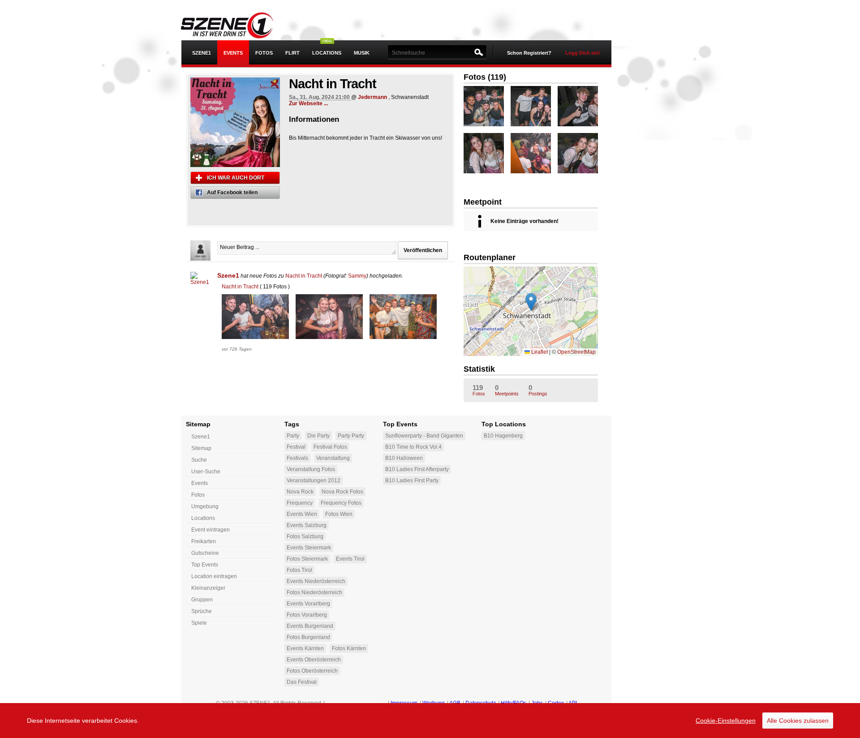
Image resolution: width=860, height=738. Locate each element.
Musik (362, 53)
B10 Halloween (404, 458)
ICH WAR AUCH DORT (235, 178)
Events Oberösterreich (314, 659)
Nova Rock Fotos (342, 492)
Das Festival (302, 682)
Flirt (292, 53)
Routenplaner (490, 257)
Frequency (300, 503)
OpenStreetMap (576, 352)
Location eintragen (214, 576)
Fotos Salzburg (305, 536)
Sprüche (201, 611)
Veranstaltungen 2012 (313, 480)
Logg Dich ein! (582, 53)
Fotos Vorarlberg (307, 615)
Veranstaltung (333, 458)
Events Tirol (350, 559)
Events (233, 53)
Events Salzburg (307, 525)
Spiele (199, 623)
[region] (430, 720)
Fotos (264, 53)
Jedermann (372, 97)
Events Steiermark (309, 548)
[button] (531, 302)
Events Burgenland (310, 626)
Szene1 (228, 275)
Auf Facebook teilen (232, 192)
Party (293, 436)
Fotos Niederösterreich (314, 592)
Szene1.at (234, 24)
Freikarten (203, 541)
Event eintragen (210, 530)
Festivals (297, 458)
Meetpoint (483, 201)
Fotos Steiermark (307, 559)
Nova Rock (300, 492)
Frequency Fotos (341, 503)
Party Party (351, 436)
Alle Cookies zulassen (798, 720)
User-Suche (205, 471)
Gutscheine (205, 553)
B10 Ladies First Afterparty (417, 469)
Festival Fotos (330, 447)
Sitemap (201, 448)
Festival (296, 447)
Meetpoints (507, 390)
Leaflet (539, 352)
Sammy (357, 276)
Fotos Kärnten (349, 648)
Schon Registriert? (529, 53)
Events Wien (302, 514)
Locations (326, 53)
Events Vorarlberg (308, 604)
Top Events (204, 565)
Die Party (318, 436)
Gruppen (202, 599)
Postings (538, 390)
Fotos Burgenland (308, 637)
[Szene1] (200, 282)
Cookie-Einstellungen (726, 720)
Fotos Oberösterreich (312, 671)
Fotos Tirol (299, 570)
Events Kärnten (305, 648)
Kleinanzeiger (208, 588)
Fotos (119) (485, 77)
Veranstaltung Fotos (311, 469)
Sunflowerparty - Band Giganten (424, 436)
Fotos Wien (339, 514)
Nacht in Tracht (303, 276)
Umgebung (205, 506)
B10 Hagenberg (503, 436)
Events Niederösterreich (316, 581)
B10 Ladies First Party (412, 480)
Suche (199, 460)
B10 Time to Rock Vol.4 (413, 447)
